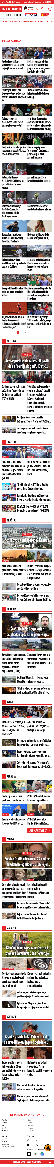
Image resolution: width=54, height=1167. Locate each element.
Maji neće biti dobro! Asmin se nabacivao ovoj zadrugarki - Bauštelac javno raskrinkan (31, 1088)
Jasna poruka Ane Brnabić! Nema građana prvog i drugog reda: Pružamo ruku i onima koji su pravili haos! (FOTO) (33, 431)
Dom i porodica (8, 969)
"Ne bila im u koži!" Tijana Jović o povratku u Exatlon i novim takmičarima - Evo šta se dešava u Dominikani (33, 487)
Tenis (30, 717)
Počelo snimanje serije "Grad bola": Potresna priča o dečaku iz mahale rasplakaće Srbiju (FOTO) (34, 906)
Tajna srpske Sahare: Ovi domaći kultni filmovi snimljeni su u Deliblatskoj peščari (32, 917)
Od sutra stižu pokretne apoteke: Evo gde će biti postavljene (34, 586)
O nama (5, 1139)
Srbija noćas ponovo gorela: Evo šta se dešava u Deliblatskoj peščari (14, 570)
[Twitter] (39, 1140)
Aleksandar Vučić (11, 21)
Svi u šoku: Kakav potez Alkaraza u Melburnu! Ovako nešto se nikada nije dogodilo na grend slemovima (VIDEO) (39, 124)
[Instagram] (48, 1140)
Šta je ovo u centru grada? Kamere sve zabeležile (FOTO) (27, 543)
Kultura (27, 853)
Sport (30, 1120)
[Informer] (37, 8)
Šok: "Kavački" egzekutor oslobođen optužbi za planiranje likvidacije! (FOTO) (27, 632)
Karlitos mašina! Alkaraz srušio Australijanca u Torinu (39, 208)
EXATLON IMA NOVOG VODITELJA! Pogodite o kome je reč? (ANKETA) (33, 508)
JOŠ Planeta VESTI (38, 831)
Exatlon (5, 457)
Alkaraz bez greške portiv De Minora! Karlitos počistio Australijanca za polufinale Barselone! (39, 293)
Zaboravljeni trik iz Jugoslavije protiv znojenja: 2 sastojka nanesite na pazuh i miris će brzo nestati (33, 995)
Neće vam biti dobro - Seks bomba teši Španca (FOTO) (38, 236)
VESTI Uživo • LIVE (34, 1161)
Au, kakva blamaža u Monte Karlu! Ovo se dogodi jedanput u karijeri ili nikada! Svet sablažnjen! (14, 322)
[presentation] (1, 15)
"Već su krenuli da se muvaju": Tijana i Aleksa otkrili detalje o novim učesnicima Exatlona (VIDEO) (13, 470)
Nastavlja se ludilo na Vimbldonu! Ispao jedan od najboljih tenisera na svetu (13, 65)
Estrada (27, 1031)
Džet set (31, 1130)
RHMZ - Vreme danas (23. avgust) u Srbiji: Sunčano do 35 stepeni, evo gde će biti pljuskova (39, 572)
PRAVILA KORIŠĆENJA (9, 1147)
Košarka (5, 717)
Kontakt (4, 1141)
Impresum (5, 1144)
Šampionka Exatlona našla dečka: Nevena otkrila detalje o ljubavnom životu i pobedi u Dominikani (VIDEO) (34, 498)
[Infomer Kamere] (29, 8)
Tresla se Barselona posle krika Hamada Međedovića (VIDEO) (38, 94)
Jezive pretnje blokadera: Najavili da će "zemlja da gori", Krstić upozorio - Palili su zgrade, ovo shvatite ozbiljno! (27, 364)
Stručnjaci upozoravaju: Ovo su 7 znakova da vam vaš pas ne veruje (27, 951)
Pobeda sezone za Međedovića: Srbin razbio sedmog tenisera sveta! (12, 122)
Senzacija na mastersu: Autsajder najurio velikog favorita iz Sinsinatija (12, 238)
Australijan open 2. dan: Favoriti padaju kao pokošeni (39, 179)
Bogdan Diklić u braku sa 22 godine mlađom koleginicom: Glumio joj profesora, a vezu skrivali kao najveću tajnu (27, 862)
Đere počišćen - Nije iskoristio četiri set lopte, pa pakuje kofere (14, 292)
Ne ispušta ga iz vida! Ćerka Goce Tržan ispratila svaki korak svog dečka (39, 1069)
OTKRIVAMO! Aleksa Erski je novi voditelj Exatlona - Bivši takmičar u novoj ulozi (39, 468)
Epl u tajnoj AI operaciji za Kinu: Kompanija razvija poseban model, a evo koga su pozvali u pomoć (34, 1006)
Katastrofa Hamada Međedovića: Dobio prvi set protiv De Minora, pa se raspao (13, 182)
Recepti (30, 969)
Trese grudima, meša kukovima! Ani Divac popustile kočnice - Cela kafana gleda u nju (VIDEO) (13, 1071)
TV (3, 1125)
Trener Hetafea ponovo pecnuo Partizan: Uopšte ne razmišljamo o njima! (33, 754)
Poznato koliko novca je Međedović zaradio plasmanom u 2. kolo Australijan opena (11, 211)
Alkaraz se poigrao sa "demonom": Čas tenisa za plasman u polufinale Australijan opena (38, 152)
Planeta (5, 791)
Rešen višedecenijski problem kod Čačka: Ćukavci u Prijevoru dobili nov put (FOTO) (34, 598)
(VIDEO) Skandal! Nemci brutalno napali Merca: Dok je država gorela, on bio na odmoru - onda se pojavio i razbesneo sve (38, 798)
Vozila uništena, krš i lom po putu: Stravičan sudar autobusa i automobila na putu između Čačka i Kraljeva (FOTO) (33, 680)
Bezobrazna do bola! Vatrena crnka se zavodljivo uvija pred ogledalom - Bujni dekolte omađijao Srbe (27, 1040)
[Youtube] (30, 1145)
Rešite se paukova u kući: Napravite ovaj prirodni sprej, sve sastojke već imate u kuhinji (14, 980)
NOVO (8, 15)
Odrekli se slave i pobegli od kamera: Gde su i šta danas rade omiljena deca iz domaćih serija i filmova (14, 891)
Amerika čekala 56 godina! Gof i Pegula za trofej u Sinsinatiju (38, 726)
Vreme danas (29, 21)
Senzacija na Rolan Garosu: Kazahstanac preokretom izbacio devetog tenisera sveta (38, 265)
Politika (17, 15)
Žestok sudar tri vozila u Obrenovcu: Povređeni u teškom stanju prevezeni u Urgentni (39, 661)
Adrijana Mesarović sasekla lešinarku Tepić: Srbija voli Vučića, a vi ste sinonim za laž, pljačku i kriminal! (34, 420)
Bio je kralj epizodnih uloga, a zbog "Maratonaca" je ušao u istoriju (38, 891)
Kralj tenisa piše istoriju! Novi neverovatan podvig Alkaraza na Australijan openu (14, 151)
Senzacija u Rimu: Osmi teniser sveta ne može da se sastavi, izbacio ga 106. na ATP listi (14, 95)
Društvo (27, 534)
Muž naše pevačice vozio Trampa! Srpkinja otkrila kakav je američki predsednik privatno (33, 1099)
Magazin (31, 1128)
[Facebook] (30, 1140)
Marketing (5, 1136)
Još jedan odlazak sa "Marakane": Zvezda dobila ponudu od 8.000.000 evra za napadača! (33, 765)
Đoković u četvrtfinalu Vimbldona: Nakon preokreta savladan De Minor (14, 263)
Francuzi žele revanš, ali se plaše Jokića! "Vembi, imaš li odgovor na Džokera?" (13, 728)
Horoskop (43, 21)
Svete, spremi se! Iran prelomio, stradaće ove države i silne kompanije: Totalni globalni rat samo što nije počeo (13, 798)
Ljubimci (27, 942)
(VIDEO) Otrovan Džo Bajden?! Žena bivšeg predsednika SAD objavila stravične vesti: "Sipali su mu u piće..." (39, 822)
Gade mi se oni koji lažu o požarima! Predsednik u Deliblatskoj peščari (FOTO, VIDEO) (13, 393)
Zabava (30, 1125)
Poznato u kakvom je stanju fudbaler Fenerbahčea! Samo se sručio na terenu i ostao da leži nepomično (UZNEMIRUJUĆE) (34, 743)
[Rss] (39, 1145)
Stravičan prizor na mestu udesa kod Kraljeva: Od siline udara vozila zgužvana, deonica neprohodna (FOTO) (14, 663)
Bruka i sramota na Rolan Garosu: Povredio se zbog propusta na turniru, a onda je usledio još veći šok (38, 66)
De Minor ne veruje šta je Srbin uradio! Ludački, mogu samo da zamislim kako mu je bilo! (39, 322)
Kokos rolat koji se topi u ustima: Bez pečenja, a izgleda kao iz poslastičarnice (38, 980)
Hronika (26, 623)
